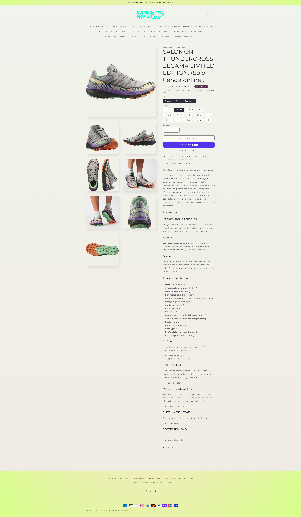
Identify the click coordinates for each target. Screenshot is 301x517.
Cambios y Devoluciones (158, 478)
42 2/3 (200, 115)
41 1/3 (180, 115)
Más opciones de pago (188, 150)
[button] (88, 14)
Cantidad (166, 125)
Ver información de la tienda (178, 163)
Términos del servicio (139, 482)
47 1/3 (198, 120)
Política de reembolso (161, 482)
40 (200, 110)
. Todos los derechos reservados (121, 510)
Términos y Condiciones (182, 478)
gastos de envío (189, 90)
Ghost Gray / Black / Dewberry (179, 101)
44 (209, 115)
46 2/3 (188, 120)
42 (190, 115)
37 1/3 (169, 110)
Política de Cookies (114, 478)
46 (177, 120)
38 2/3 (179, 110)
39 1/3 (190, 110)
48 (209, 120)
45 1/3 (169, 120)
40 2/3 (169, 115)
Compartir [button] (169, 447)
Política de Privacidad (135, 478)
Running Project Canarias (101, 510)
